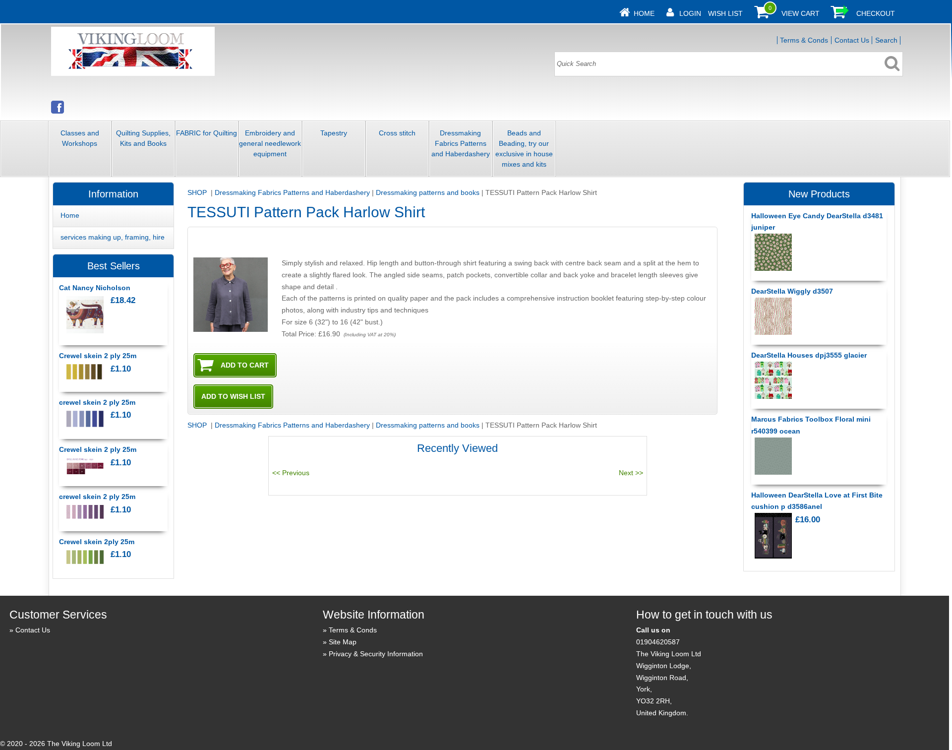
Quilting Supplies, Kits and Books (143, 138)
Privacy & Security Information (376, 654)
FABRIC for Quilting (206, 133)
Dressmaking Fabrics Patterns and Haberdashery (460, 143)
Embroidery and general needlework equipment (270, 143)
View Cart (800, 13)
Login (690, 13)
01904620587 (658, 642)
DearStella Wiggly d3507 (792, 291)
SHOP (198, 192)
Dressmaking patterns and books (427, 192)
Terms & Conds (804, 40)
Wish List (725, 13)
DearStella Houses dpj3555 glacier (809, 355)
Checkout (875, 13)
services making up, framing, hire (112, 237)
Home (644, 13)
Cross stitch (397, 133)
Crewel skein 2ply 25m (96, 542)
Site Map (343, 642)
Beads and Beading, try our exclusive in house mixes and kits (524, 148)
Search (886, 40)
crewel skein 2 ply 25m (97, 402)
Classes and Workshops (79, 138)
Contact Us (851, 40)
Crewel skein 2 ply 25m (97, 356)
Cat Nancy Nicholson (94, 288)
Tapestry (333, 133)
